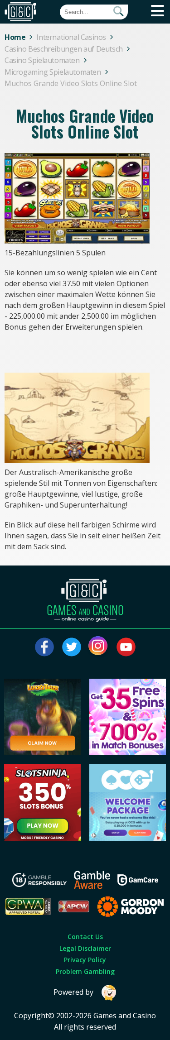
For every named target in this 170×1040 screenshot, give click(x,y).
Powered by (73, 992)
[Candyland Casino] (127, 752)
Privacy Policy (85, 959)
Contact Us (85, 936)
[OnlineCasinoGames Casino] (127, 838)
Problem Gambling (85, 971)
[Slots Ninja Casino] (42, 838)
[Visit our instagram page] (98, 647)
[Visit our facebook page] (44, 647)
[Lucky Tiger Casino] (42, 752)
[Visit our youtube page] (126, 647)
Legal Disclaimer (85, 948)
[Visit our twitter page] (71, 647)
